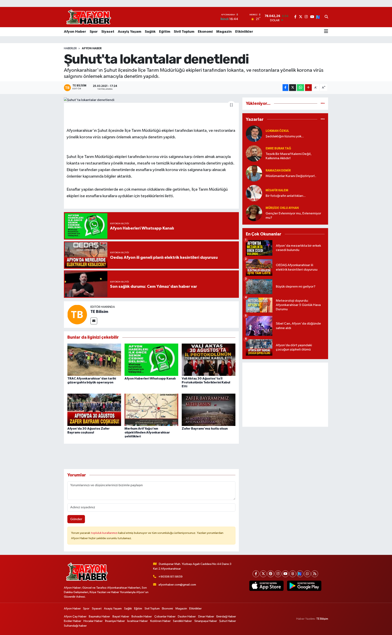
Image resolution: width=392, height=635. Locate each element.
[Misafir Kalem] (254, 193)
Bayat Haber (120, 616)
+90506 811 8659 (170, 576)
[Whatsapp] (307, 573)
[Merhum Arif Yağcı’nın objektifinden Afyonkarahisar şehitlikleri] (151, 409)
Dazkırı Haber (187, 616)
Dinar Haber (206, 616)
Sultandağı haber (75, 625)
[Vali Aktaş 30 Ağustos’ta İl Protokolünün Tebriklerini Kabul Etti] (208, 359)
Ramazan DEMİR (278, 170)
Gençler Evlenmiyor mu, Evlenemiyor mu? (293, 216)
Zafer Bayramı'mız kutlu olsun (205, 428)
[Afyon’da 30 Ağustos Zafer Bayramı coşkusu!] (94, 409)
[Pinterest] (270, 573)
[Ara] (326, 17)
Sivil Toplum (184, 32)
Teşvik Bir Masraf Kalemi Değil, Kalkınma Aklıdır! (289, 156)
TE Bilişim (322, 618)
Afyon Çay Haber (75, 616)
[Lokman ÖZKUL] (254, 133)
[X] (263, 573)
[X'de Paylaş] (292, 87)
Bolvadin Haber (141, 616)
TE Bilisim (99, 312)
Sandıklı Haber (182, 621)
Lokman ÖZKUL (277, 130)
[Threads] (292, 573)
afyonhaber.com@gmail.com (177, 584)
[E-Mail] (93, 321)
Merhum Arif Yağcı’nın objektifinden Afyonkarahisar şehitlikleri (147, 432)
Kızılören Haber (160, 621)
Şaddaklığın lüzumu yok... (285, 136)
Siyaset (107, 32)
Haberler (70, 48)
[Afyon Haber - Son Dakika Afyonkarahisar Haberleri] (88, 17)
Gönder (76, 519)
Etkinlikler (244, 32)
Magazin (224, 32)
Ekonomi (205, 32)
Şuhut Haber (227, 621)
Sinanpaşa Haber (205, 621)
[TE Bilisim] (77, 314)
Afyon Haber (75, 32)
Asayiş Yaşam (129, 32)
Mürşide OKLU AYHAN (282, 207)
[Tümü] (323, 103)
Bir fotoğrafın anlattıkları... (286, 196)
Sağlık (150, 32)
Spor (94, 32)
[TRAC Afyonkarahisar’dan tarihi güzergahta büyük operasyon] (94, 359)
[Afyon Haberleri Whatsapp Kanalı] (151, 359)
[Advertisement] (285, 394)
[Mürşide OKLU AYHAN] (254, 213)
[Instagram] (278, 573)
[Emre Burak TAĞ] (254, 153)
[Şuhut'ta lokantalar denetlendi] (151, 100)
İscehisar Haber (137, 621)
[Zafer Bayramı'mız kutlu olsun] (208, 409)
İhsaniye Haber (115, 621)
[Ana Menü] (326, 31)
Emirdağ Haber (226, 616)
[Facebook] (256, 573)
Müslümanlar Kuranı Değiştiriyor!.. (291, 176)
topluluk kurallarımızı (104, 532)
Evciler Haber (72, 621)
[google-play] (304, 586)
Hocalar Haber (93, 621)
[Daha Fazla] (308, 87)
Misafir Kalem (277, 190)
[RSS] (314, 573)
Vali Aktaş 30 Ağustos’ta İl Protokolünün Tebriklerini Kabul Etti (206, 382)
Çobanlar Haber (165, 616)
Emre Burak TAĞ (278, 148)
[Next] (300, 573)
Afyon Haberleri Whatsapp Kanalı (150, 378)
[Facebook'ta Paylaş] (285, 87)
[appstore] (266, 586)
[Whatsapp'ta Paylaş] (300, 87)
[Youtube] (285, 573)
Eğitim (164, 32)
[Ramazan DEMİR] (254, 173)
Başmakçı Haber (99, 616)
